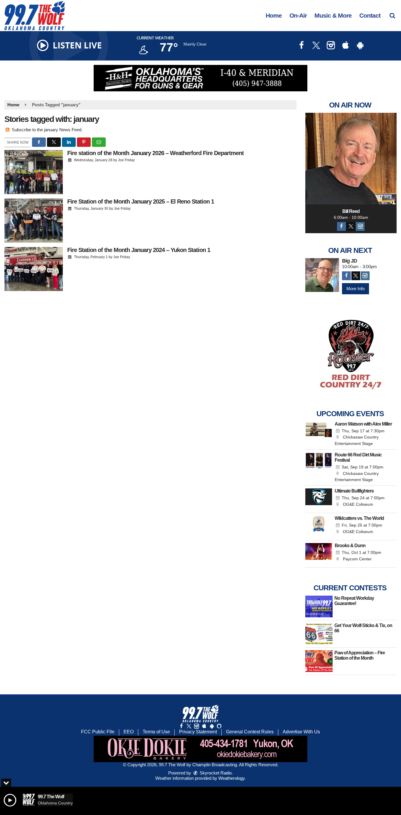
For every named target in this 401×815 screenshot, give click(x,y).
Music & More (333, 15)
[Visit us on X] (316, 46)
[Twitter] (350, 226)
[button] (392, 15)
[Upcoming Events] (318, 434)
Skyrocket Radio (215, 772)
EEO (129, 731)
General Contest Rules (250, 731)
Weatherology (231, 778)
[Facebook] (341, 226)
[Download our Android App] (360, 46)
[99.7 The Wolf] (39, 15)
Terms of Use (156, 731)
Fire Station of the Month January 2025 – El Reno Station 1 (140, 201)
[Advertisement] (200, 78)
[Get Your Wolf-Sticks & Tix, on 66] (319, 634)
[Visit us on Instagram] (331, 46)
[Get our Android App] (211, 726)
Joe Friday (126, 160)
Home (274, 15)
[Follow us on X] (188, 726)
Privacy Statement (198, 731)
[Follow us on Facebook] (181, 726)
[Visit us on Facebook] (301, 46)
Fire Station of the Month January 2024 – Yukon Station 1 (138, 250)
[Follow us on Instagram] (196, 726)
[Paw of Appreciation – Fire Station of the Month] (319, 661)
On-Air (298, 15)
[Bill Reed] (351, 158)
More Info (355, 288)
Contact (369, 15)
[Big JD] (322, 275)
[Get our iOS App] (204, 726)
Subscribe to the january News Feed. (47, 129)
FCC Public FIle (97, 731)
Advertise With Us (301, 731)
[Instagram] (360, 226)
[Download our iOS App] (345, 46)
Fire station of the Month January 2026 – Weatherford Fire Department (155, 153)
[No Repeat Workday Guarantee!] (319, 606)
